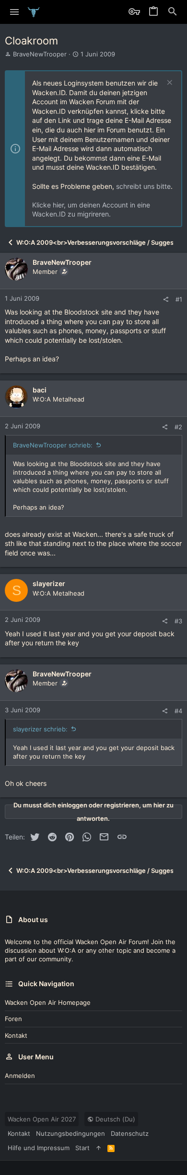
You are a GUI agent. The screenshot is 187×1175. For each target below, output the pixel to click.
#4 (178, 711)
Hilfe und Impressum (39, 1148)
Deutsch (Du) (114, 1119)
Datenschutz (130, 1133)
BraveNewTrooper (40, 54)
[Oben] (99, 1148)
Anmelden (20, 1075)
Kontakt (16, 1035)
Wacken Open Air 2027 (42, 1119)
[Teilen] (165, 299)
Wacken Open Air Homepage (48, 1002)
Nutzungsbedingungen (70, 1133)
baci (40, 390)
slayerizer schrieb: (40, 729)
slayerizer (49, 583)
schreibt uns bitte (143, 186)
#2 (178, 427)
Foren (13, 1019)
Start (82, 1148)
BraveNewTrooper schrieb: (53, 445)
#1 (178, 299)
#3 (178, 621)
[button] (14, 12)
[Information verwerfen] (168, 83)
